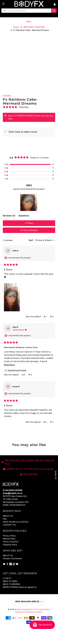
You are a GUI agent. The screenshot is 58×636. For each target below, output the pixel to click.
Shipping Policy (10, 544)
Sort (31, 240)
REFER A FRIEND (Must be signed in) (19, 587)
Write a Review (34, 231)
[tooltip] (15, 370)
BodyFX (18, 609)
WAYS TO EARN (10, 581)
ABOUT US (8, 516)
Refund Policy (9, 538)
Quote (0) (56, 474)
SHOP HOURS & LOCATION (15, 522)
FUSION (7, 95)
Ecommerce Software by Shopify (29, 612)
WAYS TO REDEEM (11, 584)
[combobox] (26, 10)
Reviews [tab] (9, 216)
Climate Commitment (12, 558)
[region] (29, 202)
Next (29, 21)
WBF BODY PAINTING (34, 27)
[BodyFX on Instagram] (10, 564)
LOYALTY (7, 578)
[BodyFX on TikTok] (14, 564)
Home (16, 27)
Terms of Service (10, 541)
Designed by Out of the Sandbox (36, 609)
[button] (29, 107)
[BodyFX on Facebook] (7, 564)
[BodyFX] (29, 4)
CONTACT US (9, 525)
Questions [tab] (24, 216)
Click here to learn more (22, 131)
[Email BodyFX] (4, 564)
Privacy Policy (9, 535)
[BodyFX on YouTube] (17, 564)
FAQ (5, 519)
